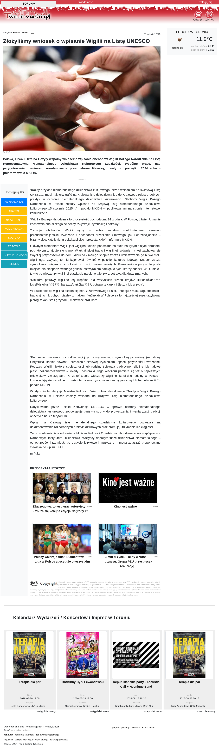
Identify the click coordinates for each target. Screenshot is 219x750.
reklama (8, 734)
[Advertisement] (95, 329)
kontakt (30, 734)
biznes (14, 263)
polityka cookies (22, 740)
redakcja (19, 734)
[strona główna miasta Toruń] (27, 13)
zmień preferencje (39, 740)
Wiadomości (86, 2)
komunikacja (14, 228)
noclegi (126, 727)
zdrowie (14, 246)
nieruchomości (16, 255)
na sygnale (14, 220)
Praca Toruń (148, 727)
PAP (33, 33)
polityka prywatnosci (59, 740)
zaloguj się (205, 2)
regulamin (8, 740)
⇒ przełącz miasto (20, 730)
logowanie (41, 734)
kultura (14, 237)
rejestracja (53, 734)
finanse (136, 727)
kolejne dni (177, 47)
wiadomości (14, 202)
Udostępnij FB (14, 192)
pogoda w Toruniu (192, 32)
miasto (14, 211)
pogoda (116, 727)
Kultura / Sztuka (20, 32)
